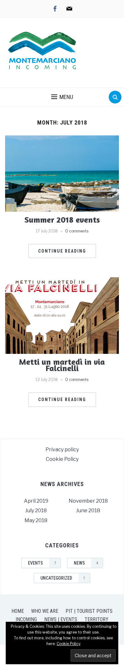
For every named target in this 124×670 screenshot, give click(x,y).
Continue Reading (62, 251)
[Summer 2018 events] (62, 173)
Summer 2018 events (62, 220)
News (86, 563)
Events (42, 563)
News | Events (60, 619)
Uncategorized (62, 578)
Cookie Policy (62, 459)
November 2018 (88, 501)
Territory (96, 619)
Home (17, 611)
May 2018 (35, 520)
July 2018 (36, 510)
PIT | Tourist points (89, 611)
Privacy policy (62, 449)
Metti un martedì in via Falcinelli (62, 365)
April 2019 (36, 501)
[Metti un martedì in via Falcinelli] (62, 315)
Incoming (26, 619)
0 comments (76, 231)
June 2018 (88, 510)
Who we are (44, 611)
